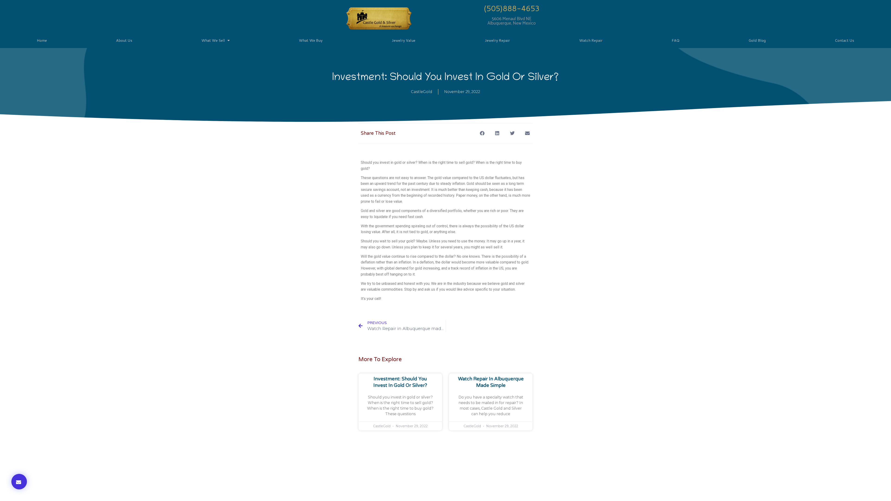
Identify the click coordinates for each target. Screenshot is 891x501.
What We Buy (311, 40)
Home (42, 40)
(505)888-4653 (512, 8)
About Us (124, 40)
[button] (19, 481)
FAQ (675, 40)
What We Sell (213, 40)
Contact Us (844, 40)
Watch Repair (591, 40)
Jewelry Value (403, 40)
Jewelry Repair (497, 40)
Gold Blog (757, 40)
